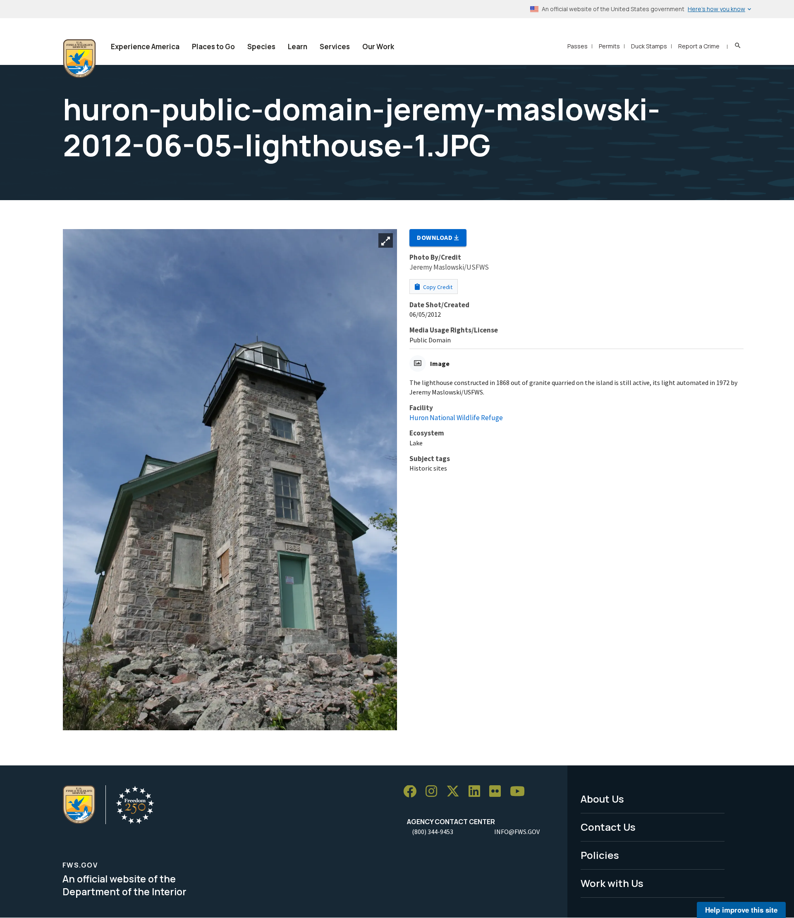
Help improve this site (741, 910)
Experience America (145, 46)
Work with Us (612, 883)
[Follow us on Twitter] (455, 791)
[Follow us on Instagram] (434, 791)
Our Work (378, 46)
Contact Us (608, 827)
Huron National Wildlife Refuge (456, 417)
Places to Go (213, 46)
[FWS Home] (79, 59)
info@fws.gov (517, 831)
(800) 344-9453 (432, 831)
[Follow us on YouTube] (520, 791)
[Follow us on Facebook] (412, 791)
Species (261, 46)
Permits (609, 46)
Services (335, 46)
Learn (297, 46)
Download (435, 237)
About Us (602, 799)
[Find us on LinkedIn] (477, 791)
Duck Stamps (649, 46)
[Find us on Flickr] (498, 791)
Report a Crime (699, 46)
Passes (577, 46)
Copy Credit (437, 287)
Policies (600, 855)
